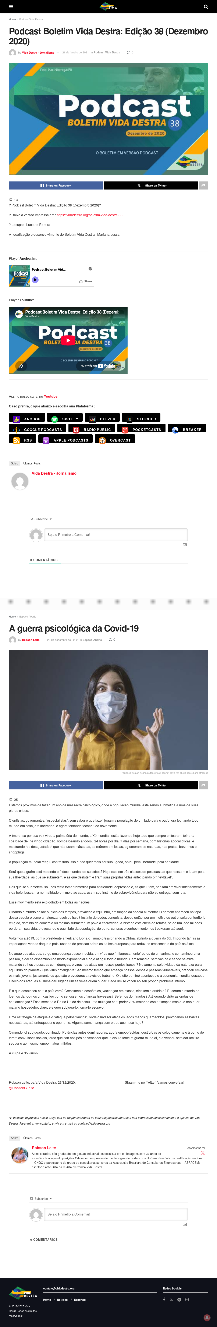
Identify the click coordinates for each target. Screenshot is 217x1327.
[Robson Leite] (19, 1154)
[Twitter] (202, 1152)
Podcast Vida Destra (31, 19)
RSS (28, 440)
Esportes (80, 1300)
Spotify (70, 419)
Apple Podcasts (71, 440)
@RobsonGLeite (21, 1087)
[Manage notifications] (207, 1317)
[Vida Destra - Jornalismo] (19, 480)
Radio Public (97, 429)
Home (12, 19)
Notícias (62, 1300)
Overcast (120, 440)
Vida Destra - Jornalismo (38, 52)
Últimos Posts (32, 463)
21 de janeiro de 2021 (75, 52)
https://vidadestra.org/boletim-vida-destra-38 (89, 214)
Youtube (50, 396)
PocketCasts (147, 429)
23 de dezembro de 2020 (62, 640)
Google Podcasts (43, 429)
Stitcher (146, 419)
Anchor (32, 419)
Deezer (107, 419)
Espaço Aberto (27, 616)
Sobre (14, 463)
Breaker (192, 429)
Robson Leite (30, 640)
